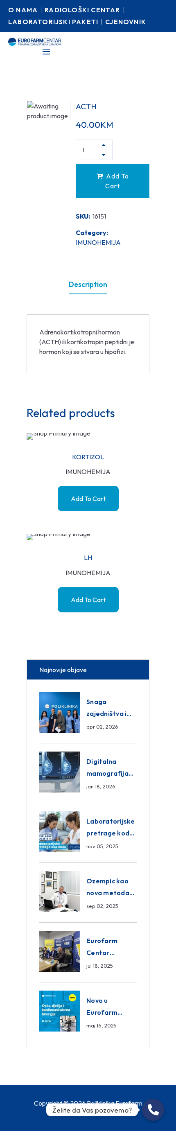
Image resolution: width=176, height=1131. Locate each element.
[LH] (88, 537)
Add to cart (117, 181)
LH (88, 557)
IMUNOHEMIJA (98, 242)
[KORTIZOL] (88, 436)
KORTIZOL (88, 457)
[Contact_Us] (153, 1110)
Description (88, 284)
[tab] (88, 284)
